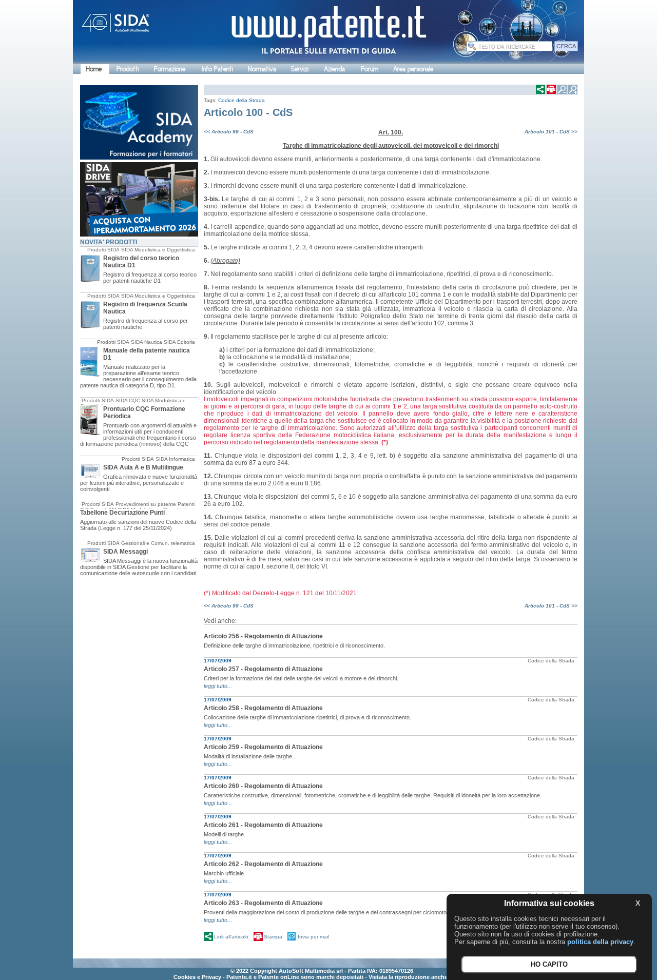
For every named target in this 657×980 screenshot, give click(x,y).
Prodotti (128, 69)
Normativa (262, 69)
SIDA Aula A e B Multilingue (143, 467)
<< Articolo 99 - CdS (229, 131)
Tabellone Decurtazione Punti (122, 512)
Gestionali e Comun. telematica (158, 543)
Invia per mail (313, 936)
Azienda (334, 69)
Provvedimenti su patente (145, 504)
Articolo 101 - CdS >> (551, 131)
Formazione (169, 69)
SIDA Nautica (146, 342)
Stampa (273, 936)
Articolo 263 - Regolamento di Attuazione (263, 903)
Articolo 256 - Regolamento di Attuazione (263, 636)
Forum (369, 69)
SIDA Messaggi (125, 551)
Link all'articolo (231, 936)
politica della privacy (600, 942)
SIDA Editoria (179, 342)
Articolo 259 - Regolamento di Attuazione (263, 747)
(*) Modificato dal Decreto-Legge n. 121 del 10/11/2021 (280, 593)
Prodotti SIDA (103, 249)
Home (94, 69)
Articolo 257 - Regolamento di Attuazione (263, 669)
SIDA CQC (127, 400)
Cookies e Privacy (197, 977)
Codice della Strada (241, 100)
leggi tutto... (218, 686)
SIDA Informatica (175, 459)
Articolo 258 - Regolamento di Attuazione (263, 708)
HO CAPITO (549, 965)
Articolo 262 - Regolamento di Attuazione (263, 864)
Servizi (299, 69)
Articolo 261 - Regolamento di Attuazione (263, 825)
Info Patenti (217, 69)
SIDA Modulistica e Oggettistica (158, 249)
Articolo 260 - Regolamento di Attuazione (263, 786)
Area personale (413, 69)
